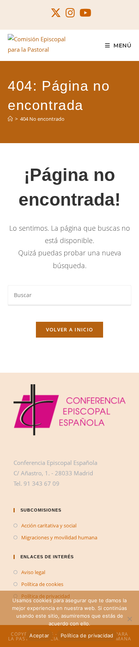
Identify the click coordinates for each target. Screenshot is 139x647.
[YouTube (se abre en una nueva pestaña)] (84, 13)
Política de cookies (42, 584)
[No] (129, 619)
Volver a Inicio (69, 329)
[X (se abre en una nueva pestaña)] (55, 13)
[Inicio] (10, 118)
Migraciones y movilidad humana (59, 537)
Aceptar (39, 635)
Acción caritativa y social (48, 525)
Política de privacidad (87, 635)
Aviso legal (33, 572)
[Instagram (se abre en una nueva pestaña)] (70, 13)
